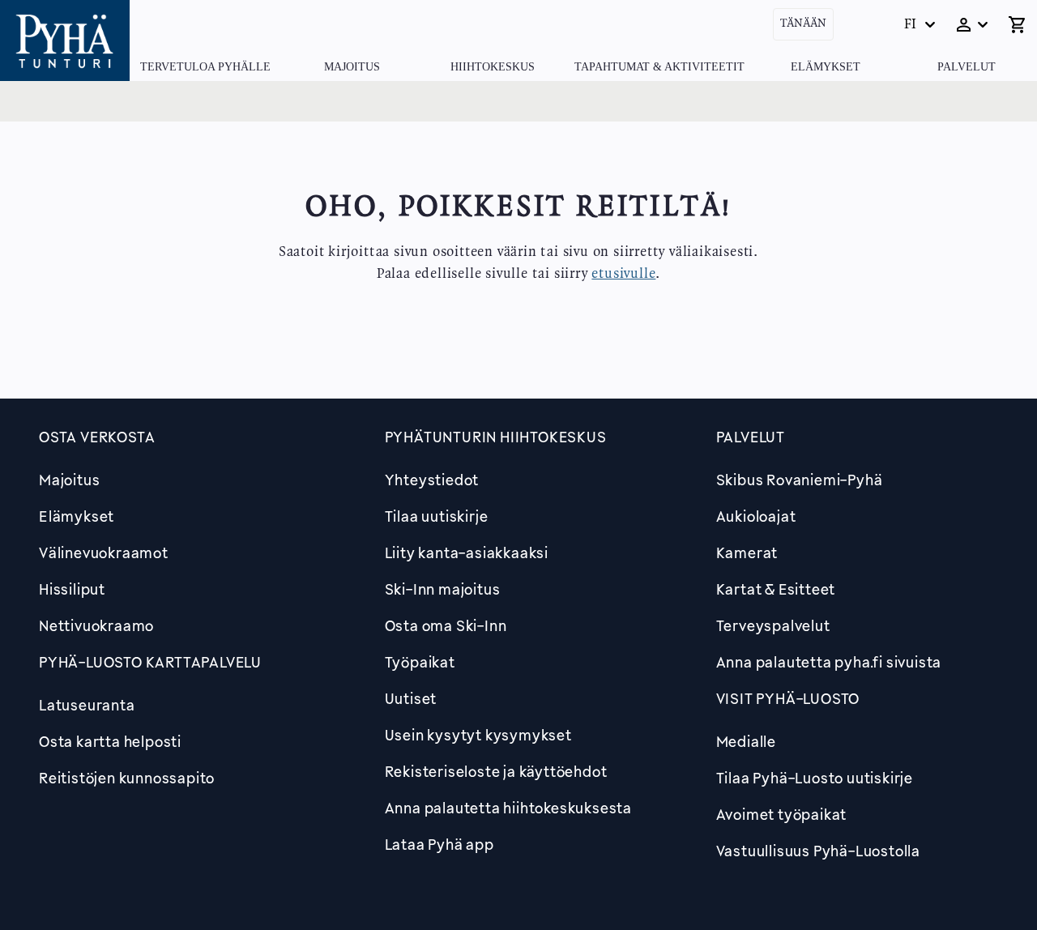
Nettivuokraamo (96, 625)
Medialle (746, 741)
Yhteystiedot (432, 479)
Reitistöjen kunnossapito (127, 778)
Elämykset (825, 67)
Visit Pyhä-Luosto (788, 698)
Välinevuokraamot (104, 552)
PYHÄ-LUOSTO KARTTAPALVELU (150, 662)
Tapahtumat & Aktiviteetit (659, 67)
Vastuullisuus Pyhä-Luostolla (818, 851)
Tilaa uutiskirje (437, 516)
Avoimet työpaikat (781, 814)
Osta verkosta (97, 437)
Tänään (803, 24)
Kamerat (747, 552)
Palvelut (966, 67)
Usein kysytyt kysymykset (478, 735)
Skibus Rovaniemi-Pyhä (799, 479)
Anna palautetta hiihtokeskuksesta (508, 808)
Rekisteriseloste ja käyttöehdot (496, 771)
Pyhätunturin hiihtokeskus (496, 437)
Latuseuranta (87, 705)
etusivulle (623, 274)
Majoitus (352, 67)
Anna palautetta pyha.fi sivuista (829, 662)
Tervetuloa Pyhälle (205, 67)
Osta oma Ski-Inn (446, 625)
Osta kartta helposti (110, 741)
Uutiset (411, 698)
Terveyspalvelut (773, 625)
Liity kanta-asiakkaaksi (466, 552)
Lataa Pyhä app (439, 844)
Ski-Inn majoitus (443, 589)
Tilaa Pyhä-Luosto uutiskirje (814, 778)
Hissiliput (72, 589)
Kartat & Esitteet (776, 589)
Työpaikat (420, 662)
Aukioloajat (756, 516)
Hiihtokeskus (492, 67)
